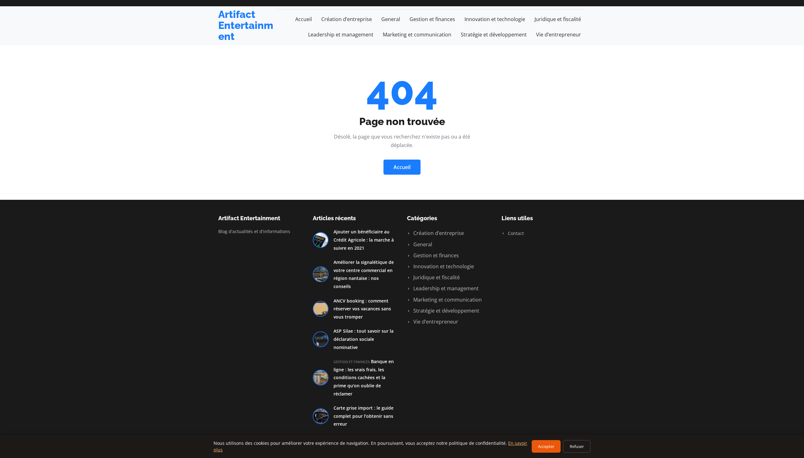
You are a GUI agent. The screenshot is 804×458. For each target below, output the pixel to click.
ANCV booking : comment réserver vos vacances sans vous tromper (362, 309)
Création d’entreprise (346, 19)
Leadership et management (340, 34)
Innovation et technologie (494, 19)
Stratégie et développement (494, 34)
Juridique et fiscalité (558, 19)
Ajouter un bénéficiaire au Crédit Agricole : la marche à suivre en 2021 (364, 240)
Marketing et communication (417, 34)
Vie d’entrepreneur (558, 34)
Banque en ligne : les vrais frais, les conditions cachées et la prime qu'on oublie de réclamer (364, 377)
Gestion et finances (432, 19)
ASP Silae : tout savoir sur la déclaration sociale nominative (364, 339)
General (390, 19)
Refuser (577, 446)
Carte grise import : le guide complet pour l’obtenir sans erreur (364, 416)
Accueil (303, 19)
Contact (515, 233)
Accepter (546, 446)
